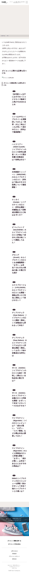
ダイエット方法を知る (14, 544)
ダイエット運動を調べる (14, 540)
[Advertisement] (14, 19)
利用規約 (14, 553)
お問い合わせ (14, 551)
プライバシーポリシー (14, 556)
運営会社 (14, 559)
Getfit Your (11, 570)
